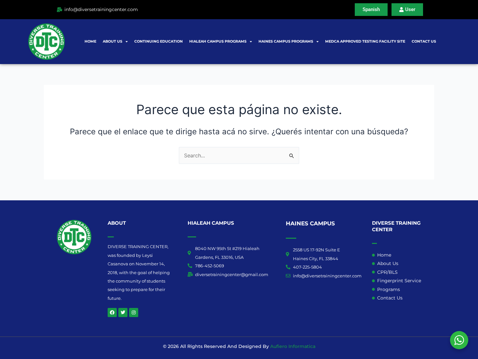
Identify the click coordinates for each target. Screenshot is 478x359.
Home (90, 41)
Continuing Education (158, 41)
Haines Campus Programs (286, 41)
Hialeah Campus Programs (217, 41)
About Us (112, 41)
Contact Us (424, 41)
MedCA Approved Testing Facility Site (365, 41)
